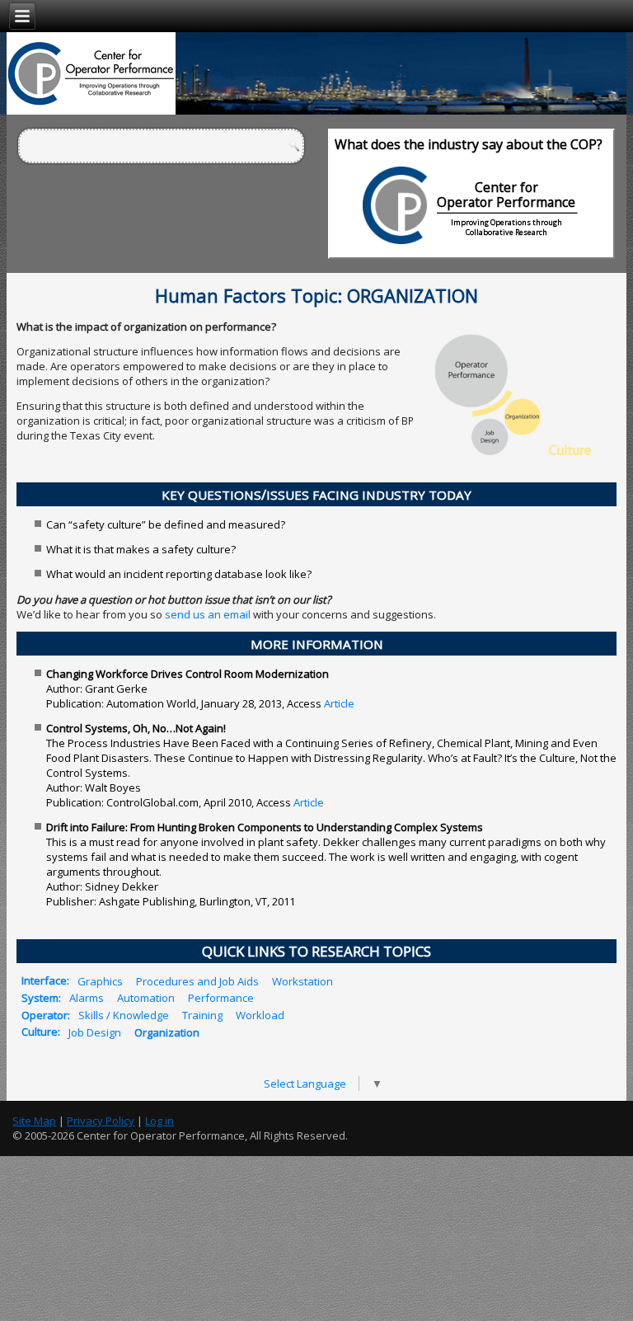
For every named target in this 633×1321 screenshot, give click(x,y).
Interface (44, 980)
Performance (221, 997)
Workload (260, 1015)
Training (202, 1015)
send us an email (208, 614)
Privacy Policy (100, 1120)
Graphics (100, 980)
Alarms (86, 997)
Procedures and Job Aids (197, 980)
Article (339, 703)
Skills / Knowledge (123, 1015)
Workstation (302, 980)
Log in (159, 1120)
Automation (146, 997)
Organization (166, 1031)
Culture (39, 1031)
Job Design (94, 1031)
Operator (44, 1015)
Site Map (34, 1120)
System (40, 997)
